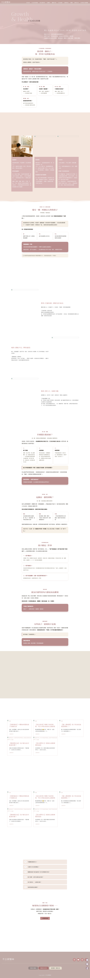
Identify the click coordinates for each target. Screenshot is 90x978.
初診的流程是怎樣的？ (33, 887)
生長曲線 (60, 2)
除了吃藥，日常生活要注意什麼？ (35, 877)
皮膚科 (48, 2)
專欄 (71, 2)
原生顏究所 (42, 2)
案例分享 (76, 2)
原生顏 (28, 2)
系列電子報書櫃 (84, 2)
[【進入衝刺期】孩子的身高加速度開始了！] (61, 720)
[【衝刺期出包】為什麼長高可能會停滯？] (19, 738)
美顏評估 (66, 2)
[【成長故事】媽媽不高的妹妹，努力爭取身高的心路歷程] (35, 720)
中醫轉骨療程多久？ (32, 862)
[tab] (45, 862)
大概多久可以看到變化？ (33, 867)
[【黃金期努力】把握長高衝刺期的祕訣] (45, 738)
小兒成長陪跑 (35, 2)
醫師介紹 (54, 2)
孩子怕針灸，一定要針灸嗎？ (34, 882)
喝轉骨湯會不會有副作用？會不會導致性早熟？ (39, 872)
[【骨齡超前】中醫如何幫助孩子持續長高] (9, 720)
